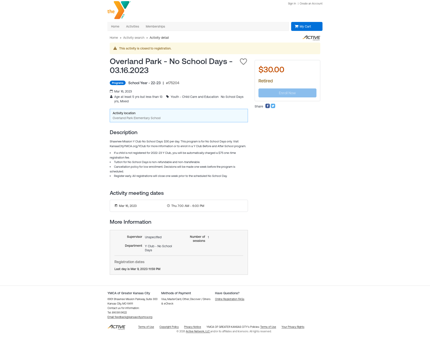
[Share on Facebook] (267, 107)
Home (114, 37)
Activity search (133, 37)
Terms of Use (268, 326)
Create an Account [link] (311, 3)
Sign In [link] (292, 3)
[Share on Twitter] (273, 107)
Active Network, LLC (198, 331)
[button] (243, 61)
